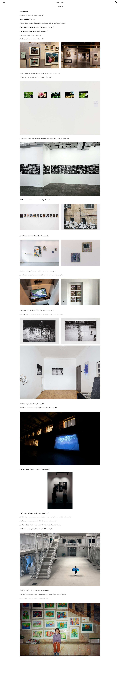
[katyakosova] (116, 3)
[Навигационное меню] (4, 2)
